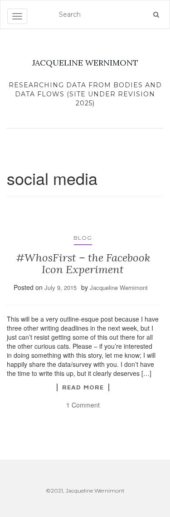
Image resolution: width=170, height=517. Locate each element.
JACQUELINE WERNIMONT (85, 62)
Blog (82, 237)
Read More (83, 387)
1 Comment (83, 404)
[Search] (156, 14)
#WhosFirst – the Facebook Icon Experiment (83, 263)
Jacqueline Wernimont (119, 287)
